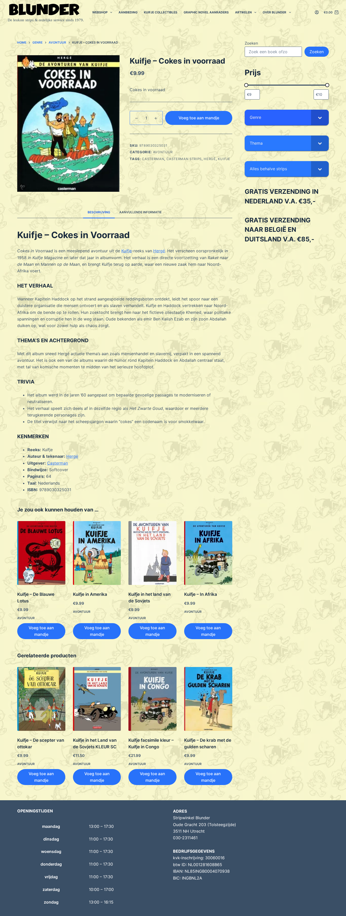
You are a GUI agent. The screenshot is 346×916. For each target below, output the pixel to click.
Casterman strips (184, 159)
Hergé (210, 159)
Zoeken (251, 43)
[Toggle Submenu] (320, 117)
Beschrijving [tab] (99, 212)
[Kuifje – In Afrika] (208, 553)
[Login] (317, 12)
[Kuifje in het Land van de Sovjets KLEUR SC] (97, 699)
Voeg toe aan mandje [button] (41, 631)
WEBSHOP (100, 12)
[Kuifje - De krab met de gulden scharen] (208, 699)
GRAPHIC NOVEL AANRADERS (206, 12)
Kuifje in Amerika (90, 594)
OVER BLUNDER (274, 12)
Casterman (57, 463)
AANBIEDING (128, 12)
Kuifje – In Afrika (200, 594)
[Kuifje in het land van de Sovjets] (152, 553)
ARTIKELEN (243, 12)
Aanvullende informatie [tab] (140, 212)
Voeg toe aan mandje (199, 117)
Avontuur (163, 152)
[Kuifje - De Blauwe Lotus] (41, 553)
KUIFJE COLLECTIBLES (160, 12)
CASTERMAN (153, 159)
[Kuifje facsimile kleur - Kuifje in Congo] (152, 699)
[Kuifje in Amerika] (97, 553)
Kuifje (224, 159)
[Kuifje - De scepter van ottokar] (41, 699)
